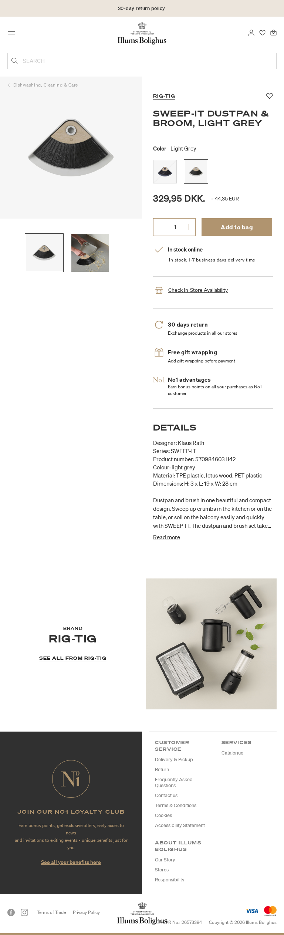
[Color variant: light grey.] (196, 171)
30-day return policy (141, 8)
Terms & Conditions (175, 805)
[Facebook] (11, 912)
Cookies (163, 815)
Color (174, 148)
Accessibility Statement (180, 825)
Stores (162, 870)
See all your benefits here (71, 861)
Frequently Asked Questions (174, 782)
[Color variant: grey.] (165, 171)
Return (162, 769)
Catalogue (232, 753)
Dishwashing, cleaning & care (45, 85)
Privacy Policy (86, 912)
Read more (166, 537)
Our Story (165, 860)
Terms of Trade (51, 912)
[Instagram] (24, 912)
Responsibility (170, 880)
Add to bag (237, 227)
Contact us (166, 795)
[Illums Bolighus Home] (142, 33)
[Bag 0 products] (273, 32)
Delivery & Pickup (174, 759)
